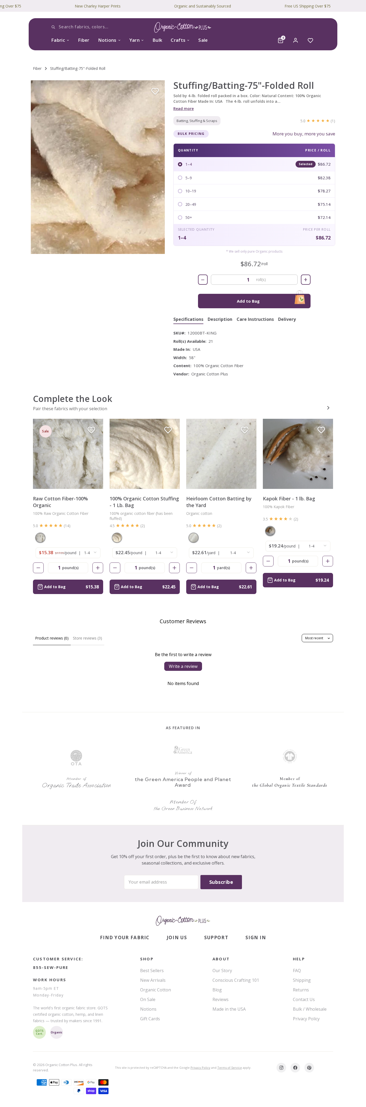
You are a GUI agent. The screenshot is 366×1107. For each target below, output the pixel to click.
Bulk (157, 40)
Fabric (58, 40)
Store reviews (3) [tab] (87, 638)
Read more (183, 108)
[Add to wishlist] (155, 91)
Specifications (188, 319)
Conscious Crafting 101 (235, 980)
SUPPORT (216, 937)
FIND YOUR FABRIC (125, 937)
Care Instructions (255, 319)
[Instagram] (281, 1067)
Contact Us (304, 999)
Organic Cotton (155, 990)
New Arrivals (153, 980)
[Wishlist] (310, 40)
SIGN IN (255, 937)
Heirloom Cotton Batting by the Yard (219, 501)
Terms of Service (229, 1068)
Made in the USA (229, 1009)
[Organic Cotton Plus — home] (183, 28)
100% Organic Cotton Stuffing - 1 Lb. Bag (144, 501)
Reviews (220, 999)
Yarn (134, 40)
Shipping (302, 980)
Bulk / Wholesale (310, 1009)
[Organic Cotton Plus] (183, 921)
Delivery (287, 319)
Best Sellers (152, 970)
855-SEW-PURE (50, 967)
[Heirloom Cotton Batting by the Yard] (221, 454)
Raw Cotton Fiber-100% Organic (60, 501)
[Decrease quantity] (38, 567)
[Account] (295, 40)
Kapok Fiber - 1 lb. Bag (289, 498)
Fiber (83, 40)
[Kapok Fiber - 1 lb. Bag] (298, 454)
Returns (301, 990)
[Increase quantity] (97, 567)
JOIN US (177, 937)
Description (220, 319)
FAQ (297, 970)
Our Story (222, 970)
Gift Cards (150, 1019)
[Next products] (328, 407)
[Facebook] (295, 1067)
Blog (217, 990)
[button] (98, 167)
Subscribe (221, 882)
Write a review (183, 666)
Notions (107, 40)
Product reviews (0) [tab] (52, 638)
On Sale (147, 999)
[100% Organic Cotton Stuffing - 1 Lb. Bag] (145, 454)
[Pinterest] (309, 1067)
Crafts (178, 40)
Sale (203, 40)
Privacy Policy (306, 1019)
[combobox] (91, 27)
